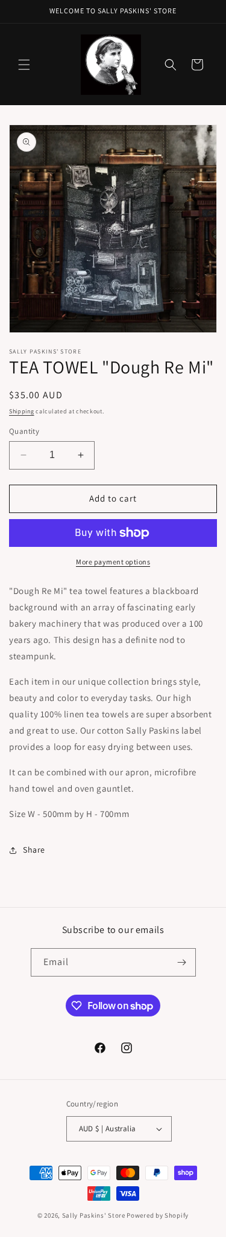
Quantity (24, 431)
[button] (24, 64)
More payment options (113, 561)
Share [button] (34, 849)
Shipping (21, 411)
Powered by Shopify (158, 1215)
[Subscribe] (182, 962)
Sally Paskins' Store (93, 1215)
